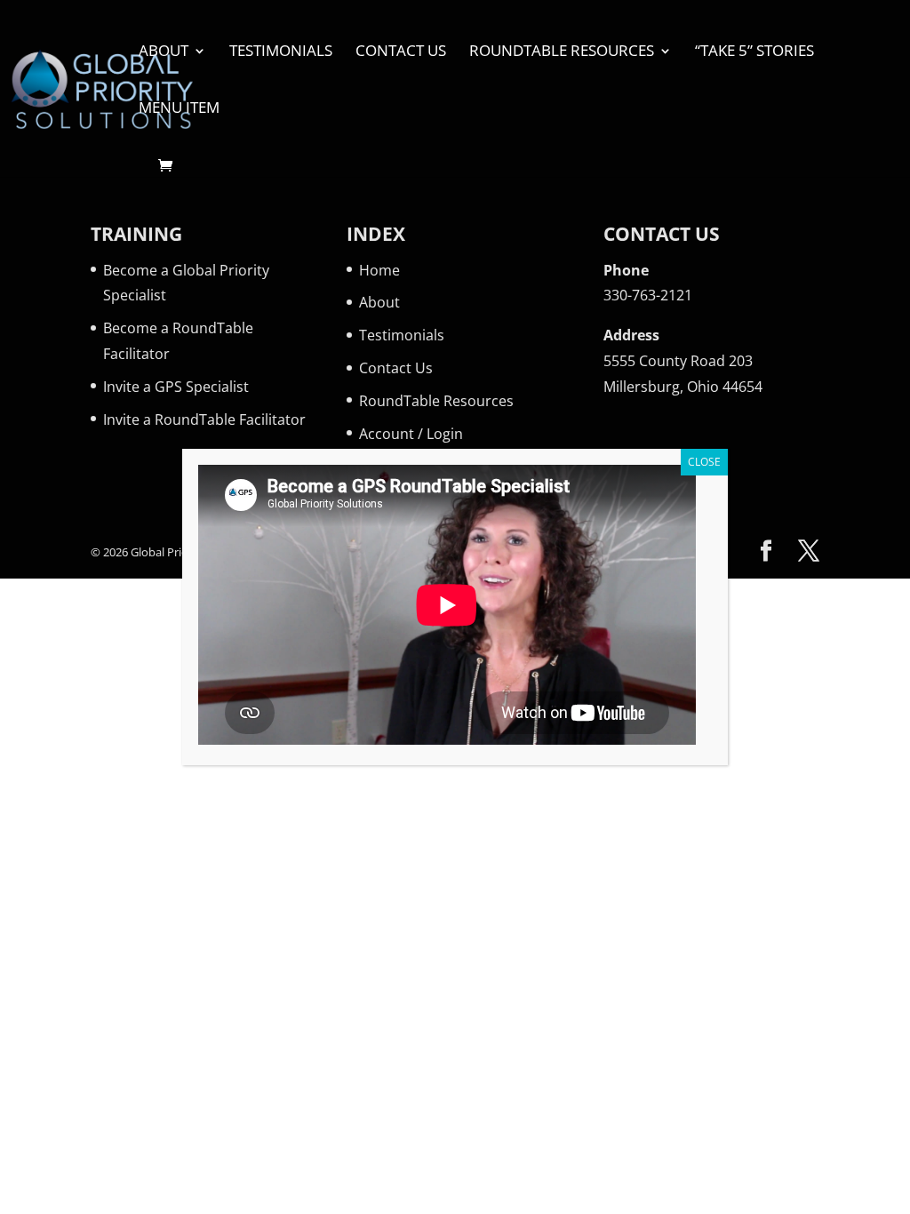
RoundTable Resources (561, 52)
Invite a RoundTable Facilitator (204, 419)
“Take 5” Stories (754, 52)
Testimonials (280, 52)
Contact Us (400, 52)
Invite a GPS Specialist (176, 386)
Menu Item (179, 109)
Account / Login (411, 433)
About (163, 52)
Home (379, 270)
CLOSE (704, 461)
